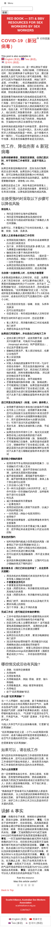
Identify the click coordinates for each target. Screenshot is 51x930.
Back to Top (7, 890)
